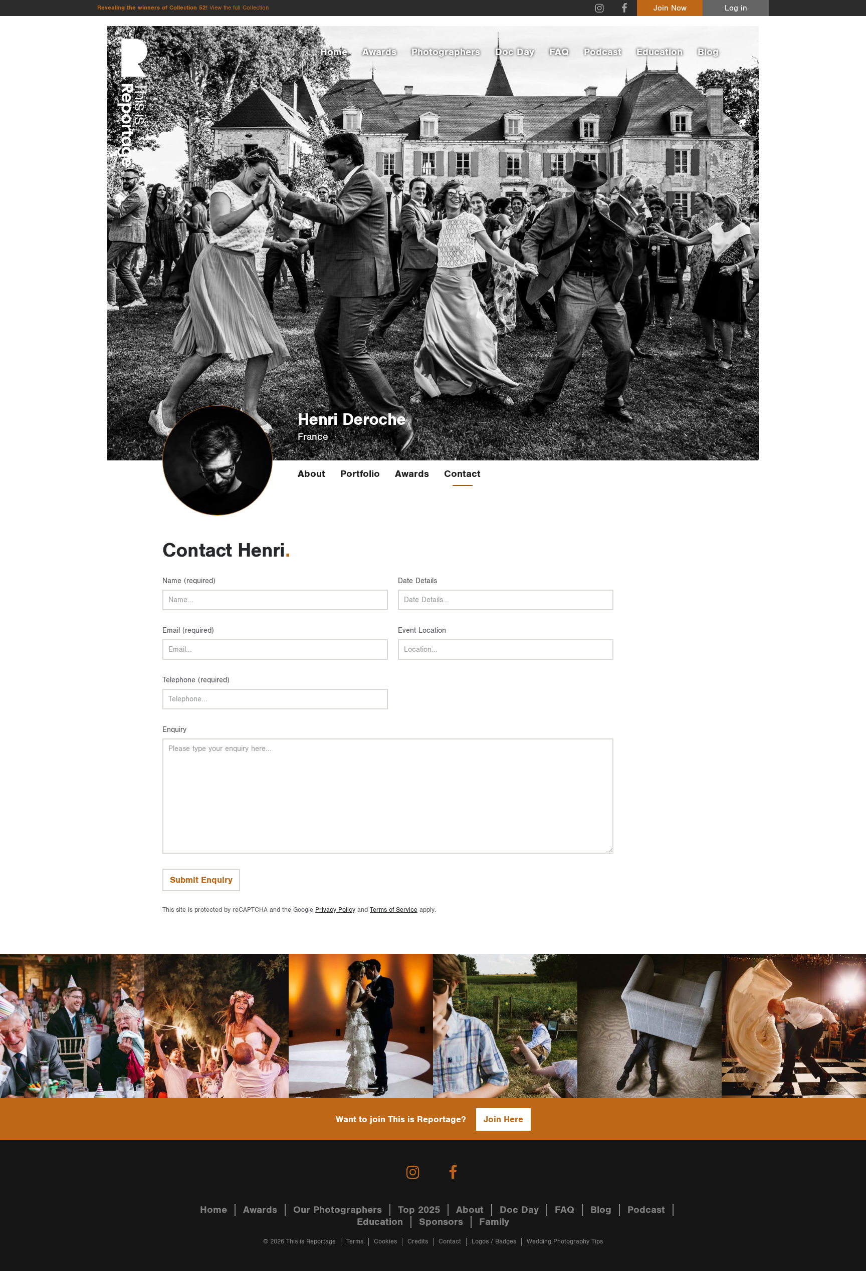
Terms (354, 1241)
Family (494, 1222)
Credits (417, 1241)
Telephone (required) (196, 680)
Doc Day (514, 52)
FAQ (559, 52)
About (311, 474)
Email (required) (188, 630)
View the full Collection (239, 8)
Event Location (422, 630)
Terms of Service (393, 910)
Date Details (417, 581)
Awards (379, 52)
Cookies (385, 1241)
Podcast (602, 52)
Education (659, 52)
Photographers (445, 52)
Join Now (670, 8)
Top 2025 (419, 1210)
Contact (462, 474)
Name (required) (188, 581)
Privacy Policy (335, 910)
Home (333, 52)
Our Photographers (337, 1210)
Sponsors (441, 1222)
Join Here (503, 1119)
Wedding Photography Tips (565, 1241)
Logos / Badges (494, 1241)
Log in (736, 8)
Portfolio (360, 474)
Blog (708, 52)
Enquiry (174, 729)
